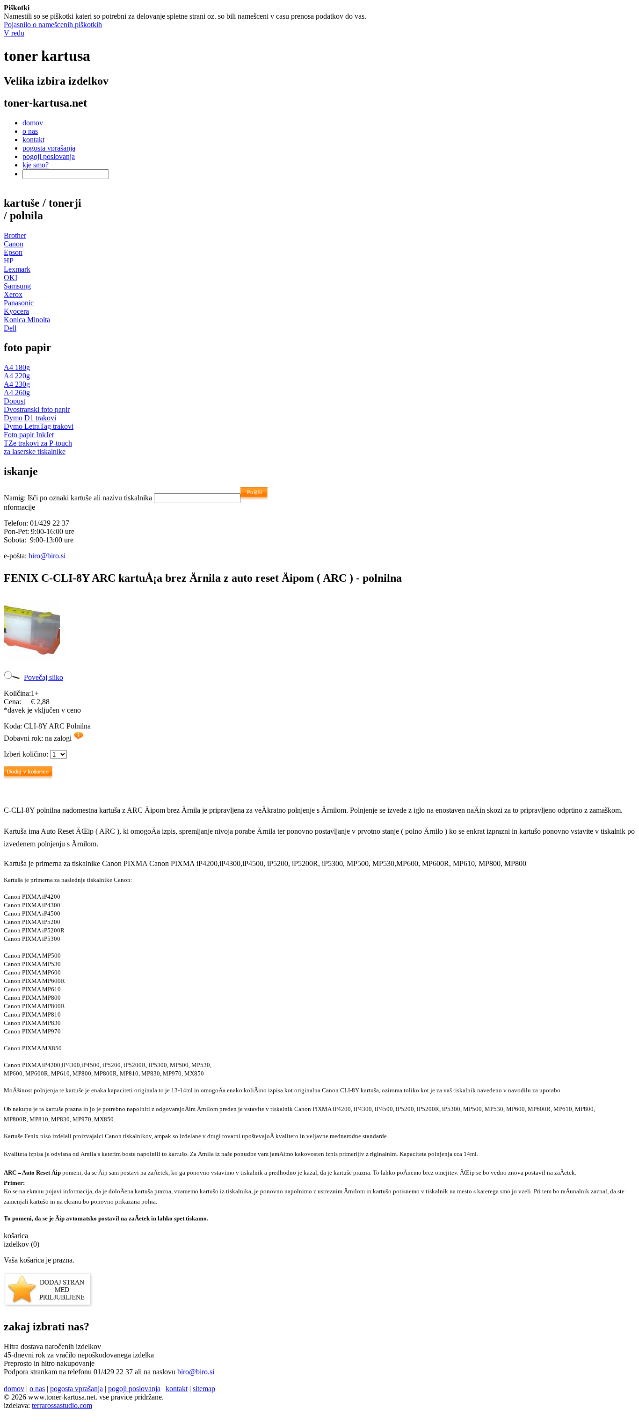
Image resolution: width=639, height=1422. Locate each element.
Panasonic (19, 303)
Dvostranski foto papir (37, 409)
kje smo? (35, 165)
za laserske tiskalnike (34, 451)
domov (32, 123)
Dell (10, 328)
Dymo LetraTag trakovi (38, 426)
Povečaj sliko (43, 677)
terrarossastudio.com (62, 1405)
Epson (13, 252)
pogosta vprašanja (48, 148)
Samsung (17, 286)
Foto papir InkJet (29, 435)
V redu (14, 33)
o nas (30, 131)
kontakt (33, 140)
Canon (13, 244)
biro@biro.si (47, 556)
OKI (10, 278)
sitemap (204, 1389)
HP (9, 261)
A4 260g (17, 393)
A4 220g (17, 376)
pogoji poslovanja (48, 156)
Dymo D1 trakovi (30, 418)
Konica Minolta (27, 320)
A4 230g (17, 384)
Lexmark (17, 269)
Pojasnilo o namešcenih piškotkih (53, 25)
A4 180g (17, 367)
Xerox (13, 294)
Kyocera (16, 311)
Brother (15, 235)
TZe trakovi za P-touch (38, 443)
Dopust (14, 401)
